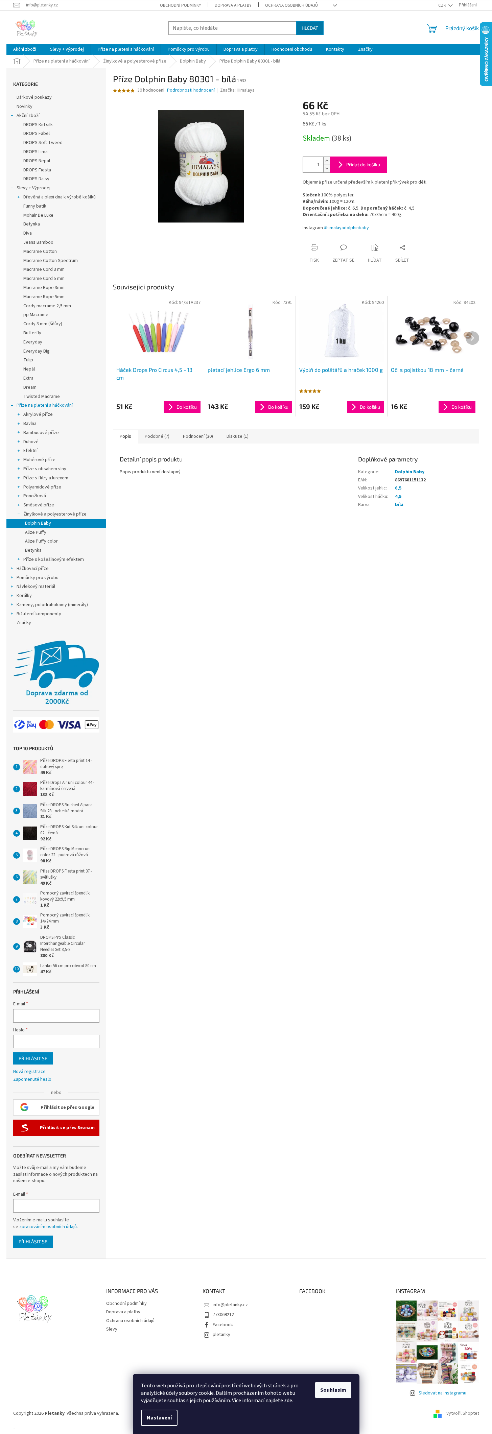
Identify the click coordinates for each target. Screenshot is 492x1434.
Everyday (32, 342)
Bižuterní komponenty (39, 614)
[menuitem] (24, 49)
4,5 (398, 496)
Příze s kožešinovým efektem (53, 559)
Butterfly (32, 333)
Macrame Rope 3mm (44, 287)
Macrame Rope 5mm (44, 296)
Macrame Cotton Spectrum (50, 260)
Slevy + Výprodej (33, 188)
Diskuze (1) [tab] (238, 436)
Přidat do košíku (363, 164)
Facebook (223, 1324)
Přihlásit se (33, 1058)
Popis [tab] (125, 436)
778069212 (223, 1314)
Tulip (28, 360)
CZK (442, 5)
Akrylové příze (38, 414)
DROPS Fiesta (37, 170)
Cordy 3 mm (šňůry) (42, 323)
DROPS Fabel (36, 133)
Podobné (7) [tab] (157, 436)
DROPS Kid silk (38, 124)
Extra (28, 378)
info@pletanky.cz (230, 1304)
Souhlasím (333, 1390)
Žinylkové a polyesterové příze (55, 514)
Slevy (111, 1329)
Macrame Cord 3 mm (44, 269)
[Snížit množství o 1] (326, 168)
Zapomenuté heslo (32, 1079)
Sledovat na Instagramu (442, 1393)
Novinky (24, 106)
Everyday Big (36, 351)
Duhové (31, 441)
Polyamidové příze (42, 487)
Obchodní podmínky (180, 5)
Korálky (24, 595)
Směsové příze (38, 505)
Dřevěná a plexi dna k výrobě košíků (59, 197)
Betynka (31, 224)
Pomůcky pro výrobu (37, 577)
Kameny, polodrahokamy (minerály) (52, 604)
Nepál (29, 369)
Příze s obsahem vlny (44, 468)
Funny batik (34, 206)
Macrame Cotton (40, 251)
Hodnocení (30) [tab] (198, 436)
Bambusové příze (41, 432)
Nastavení (159, 1417)
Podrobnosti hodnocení (191, 90)
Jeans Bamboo (38, 242)
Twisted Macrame (41, 396)
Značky (24, 622)
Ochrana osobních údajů (291, 5)
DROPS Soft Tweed (43, 142)
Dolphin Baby (38, 523)
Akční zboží (28, 115)
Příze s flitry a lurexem (45, 478)
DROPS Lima (35, 151)
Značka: (237, 90)
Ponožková (34, 496)
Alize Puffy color (41, 541)
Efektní (30, 450)
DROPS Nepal (36, 161)
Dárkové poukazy (34, 97)
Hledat (310, 28)
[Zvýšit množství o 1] (326, 161)
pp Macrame (35, 314)
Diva (27, 233)
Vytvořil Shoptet (462, 1413)
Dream (30, 387)
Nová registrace (29, 1072)
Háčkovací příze (33, 568)
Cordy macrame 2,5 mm (47, 306)
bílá (399, 504)
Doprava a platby (233, 5)
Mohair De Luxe (38, 215)
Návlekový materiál (36, 586)
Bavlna (30, 423)
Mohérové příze (39, 459)
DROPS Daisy (36, 178)
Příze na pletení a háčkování (45, 405)
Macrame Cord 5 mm (44, 278)
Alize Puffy (35, 532)
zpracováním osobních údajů (48, 1226)
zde (288, 1400)
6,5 (398, 488)
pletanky (221, 1334)
